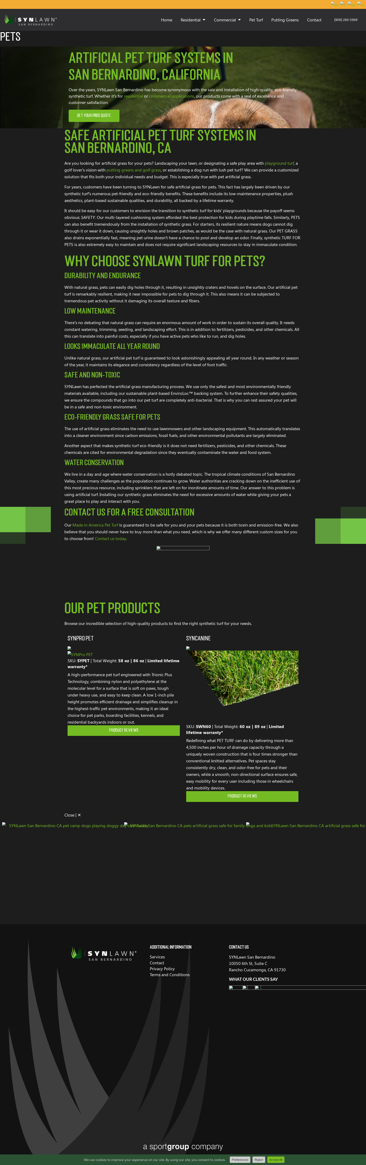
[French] (343, 4)
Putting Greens (285, 19)
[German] (352, 4)
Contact (314, 19)
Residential (191, 19)
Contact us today (110, 538)
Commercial (225, 19)
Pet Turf (256, 19)
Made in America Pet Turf (95, 525)
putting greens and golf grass (134, 170)
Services (157, 956)
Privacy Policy (162, 968)
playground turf (279, 163)
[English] (335, 4)
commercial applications (171, 96)
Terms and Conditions (170, 974)
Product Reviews (123, 730)
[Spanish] (361, 4)
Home (166, 19)
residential (133, 96)
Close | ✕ (72, 815)
